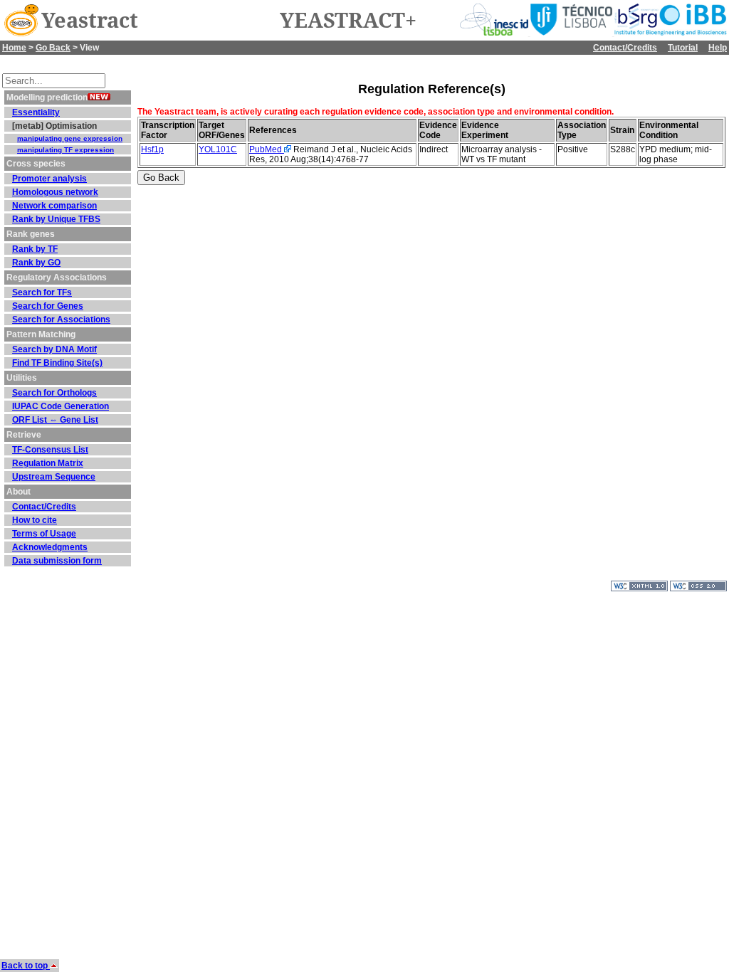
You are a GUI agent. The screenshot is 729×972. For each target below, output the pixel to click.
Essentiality (36, 112)
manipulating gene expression (69, 138)
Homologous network (55, 192)
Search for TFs (42, 292)
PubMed (266, 149)
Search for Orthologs (54, 393)
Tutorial (683, 48)
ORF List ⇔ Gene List (55, 420)
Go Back (53, 48)
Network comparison (54, 206)
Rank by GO (36, 263)
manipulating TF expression (65, 150)
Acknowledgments (50, 547)
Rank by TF (35, 249)
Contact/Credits (625, 48)
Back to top (25, 966)
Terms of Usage (44, 534)
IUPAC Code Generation (60, 406)
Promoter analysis (49, 179)
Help (717, 48)
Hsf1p (152, 149)
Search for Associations (61, 319)
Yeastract (89, 21)
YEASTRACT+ (348, 21)
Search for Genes (47, 306)
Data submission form (57, 561)
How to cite (34, 520)
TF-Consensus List (50, 450)
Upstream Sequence (53, 477)
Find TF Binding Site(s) (57, 363)
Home (14, 48)
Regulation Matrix (47, 463)
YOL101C (218, 149)
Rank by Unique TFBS (56, 219)
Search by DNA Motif (54, 349)
